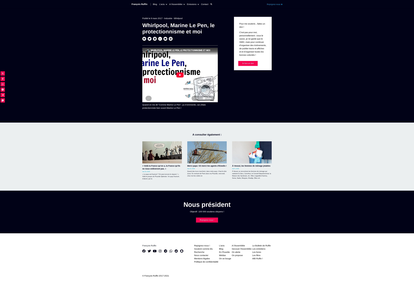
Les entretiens (258, 249)
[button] (144, 39)
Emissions (192, 4)
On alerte (236, 252)
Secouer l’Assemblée (242, 249)
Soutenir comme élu (203, 249)
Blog (155, 4)
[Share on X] (3, 73)
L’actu (162, 4)
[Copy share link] (3, 100)
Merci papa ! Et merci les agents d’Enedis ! (207, 166)
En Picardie (224, 252)
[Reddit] (176, 251)
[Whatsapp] (170, 251)
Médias (222, 255)
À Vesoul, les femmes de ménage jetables (251, 166)
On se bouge (225, 258)
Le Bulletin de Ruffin (261, 246)
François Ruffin (139, 4)
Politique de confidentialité (206, 262)
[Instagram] (160, 251)
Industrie (168, 18)
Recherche (199, 252)
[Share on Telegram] (3, 95)
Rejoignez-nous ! (202, 246)
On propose (237, 255)
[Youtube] (154, 251)
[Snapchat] (181, 251)
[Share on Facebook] (3, 79)
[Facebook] (144, 251)
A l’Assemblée (175, 4)
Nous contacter (201, 255)
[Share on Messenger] (3, 89)
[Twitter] (149, 251)
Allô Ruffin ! (257, 258)
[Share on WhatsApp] (3, 84)
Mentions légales (202, 258)
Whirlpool (178, 18)
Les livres (256, 252)
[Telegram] (165, 251)
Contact (204, 4)
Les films (256, 255)
